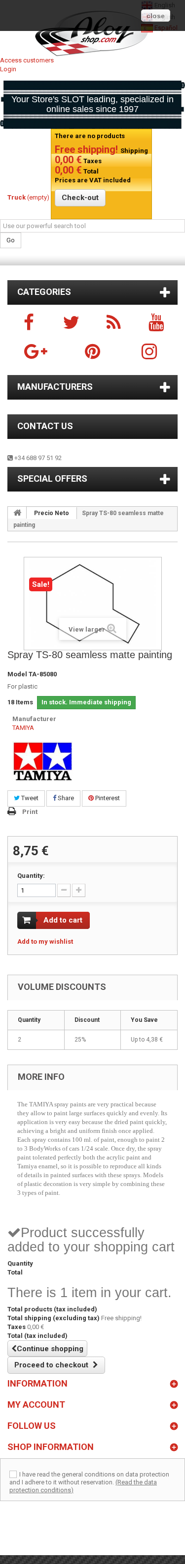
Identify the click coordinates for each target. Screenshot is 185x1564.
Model (17, 674)
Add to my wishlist (45, 941)
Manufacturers (55, 386)
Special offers (52, 478)
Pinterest (107, 798)
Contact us (45, 426)
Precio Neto (51, 513)
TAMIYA (23, 727)
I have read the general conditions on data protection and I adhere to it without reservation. (89, 1478)
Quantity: (31, 875)
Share (65, 798)
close (156, 16)
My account (36, 1404)
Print (29, 811)
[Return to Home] (17, 513)
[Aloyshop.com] (92, 33)
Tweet (29, 798)
